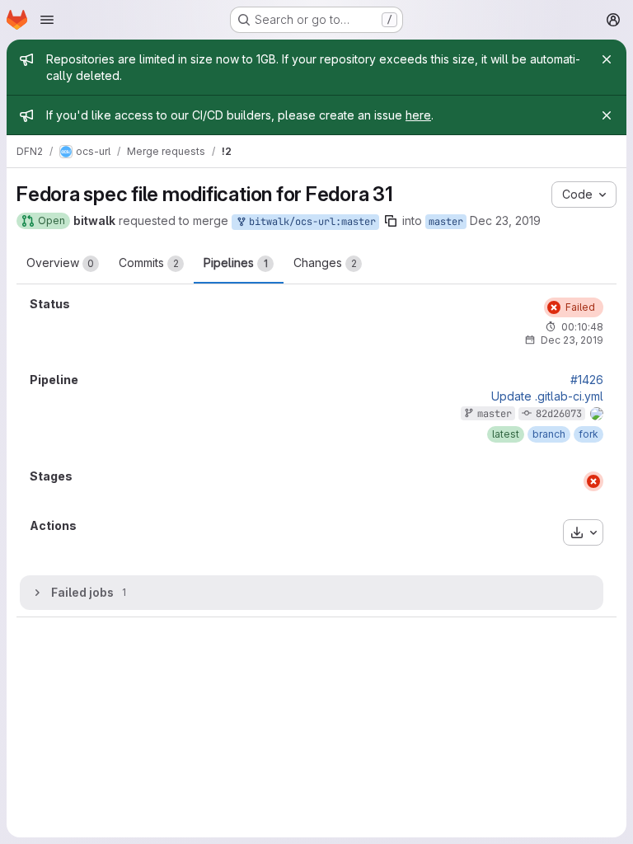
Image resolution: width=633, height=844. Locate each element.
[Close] (607, 59)
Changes (325, 263)
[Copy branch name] (391, 221)
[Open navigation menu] (47, 20)
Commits (149, 263)
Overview (60, 263)
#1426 (586, 380)
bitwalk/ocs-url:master (309, 221)
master (446, 221)
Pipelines (236, 263)
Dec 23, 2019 (505, 220)
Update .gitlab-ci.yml (547, 396)
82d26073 (559, 413)
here (418, 115)
